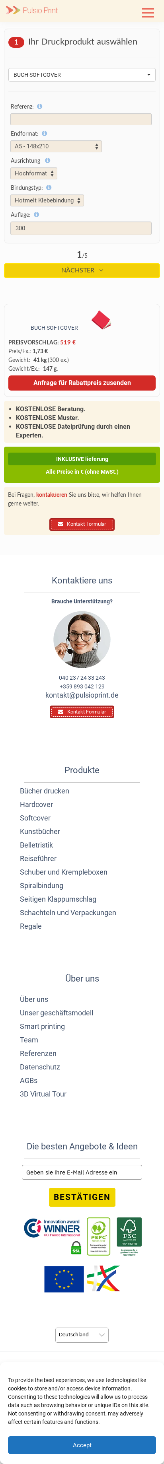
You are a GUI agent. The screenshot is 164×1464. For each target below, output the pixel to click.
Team (29, 1040)
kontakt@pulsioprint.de (82, 695)
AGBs (28, 1080)
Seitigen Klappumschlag (58, 899)
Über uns (34, 999)
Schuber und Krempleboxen (63, 872)
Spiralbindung (41, 885)
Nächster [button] (78, 270)
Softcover (35, 818)
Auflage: (21, 215)
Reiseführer (38, 858)
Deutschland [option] (74, 1335)
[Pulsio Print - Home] (32, 11)
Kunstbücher (40, 831)
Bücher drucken (44, 791)
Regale (31, 926)
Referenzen (38, 1053)
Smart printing (42, 1026)
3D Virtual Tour (43, 1094)
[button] (148, 12)
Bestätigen (82, 1197)
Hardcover (36, 804)
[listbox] (82, 1335)
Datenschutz (40, 1067)
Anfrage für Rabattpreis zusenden (82, 383)
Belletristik (36, 845)
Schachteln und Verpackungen (68, 912)
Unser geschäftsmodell (56, 1013)
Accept (82, 1445)
